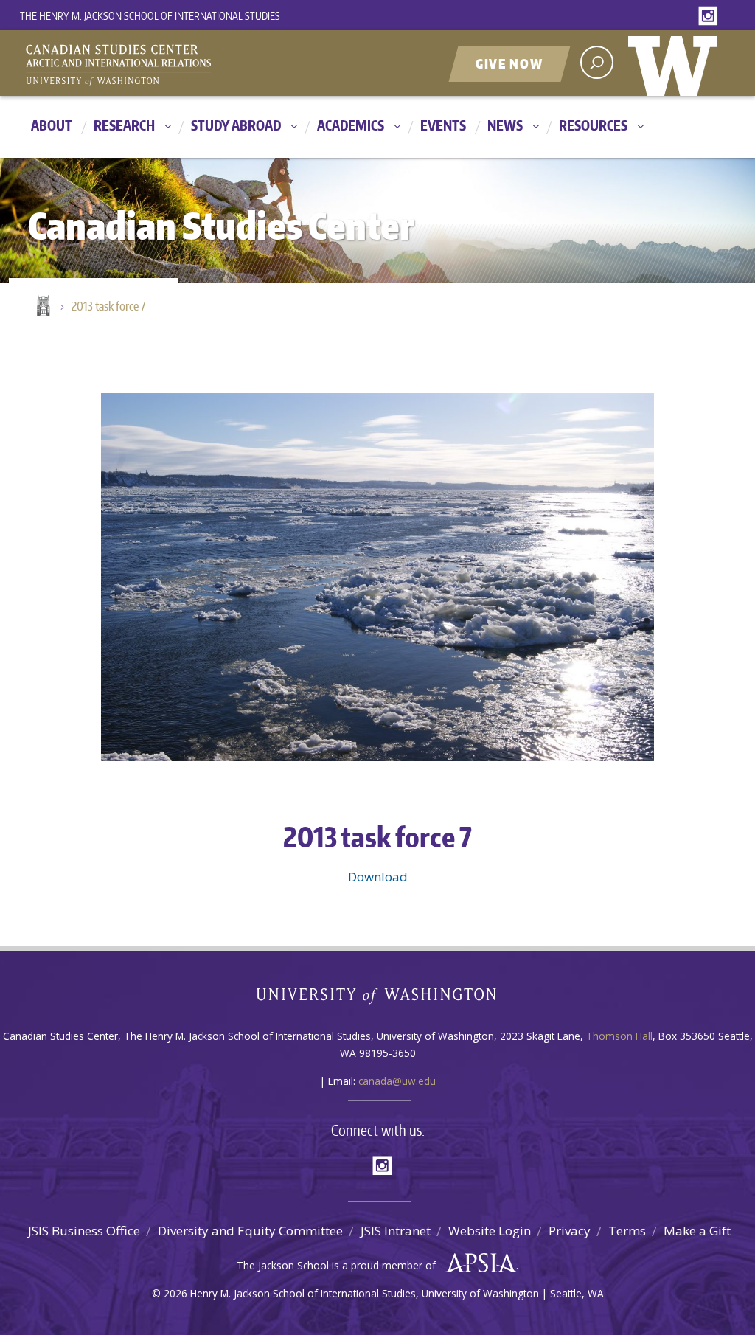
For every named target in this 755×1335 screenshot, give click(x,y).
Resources (593, 125)
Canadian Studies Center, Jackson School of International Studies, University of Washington (186, 64)
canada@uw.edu (397, 1081)
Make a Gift (697, 1230)
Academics (350, 125)
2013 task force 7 (108, 306)
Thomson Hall (619, 1036)
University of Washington (676, 63)
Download (378, 876)
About (51, 125)
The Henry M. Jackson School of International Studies (150, 16)
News (505, 125)
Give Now (509, 63)
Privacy (570, 1230)
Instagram (710, 17)
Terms (627, 1230)
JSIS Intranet (396, 1230)
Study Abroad (236, 125)
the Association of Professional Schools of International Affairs (477, 1263)
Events (443, 125)
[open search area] (596, 62)
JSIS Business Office (84, 1230)
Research (124, 125)
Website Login (489, 1230)
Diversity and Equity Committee (250, 1230)
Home (42, 307)
